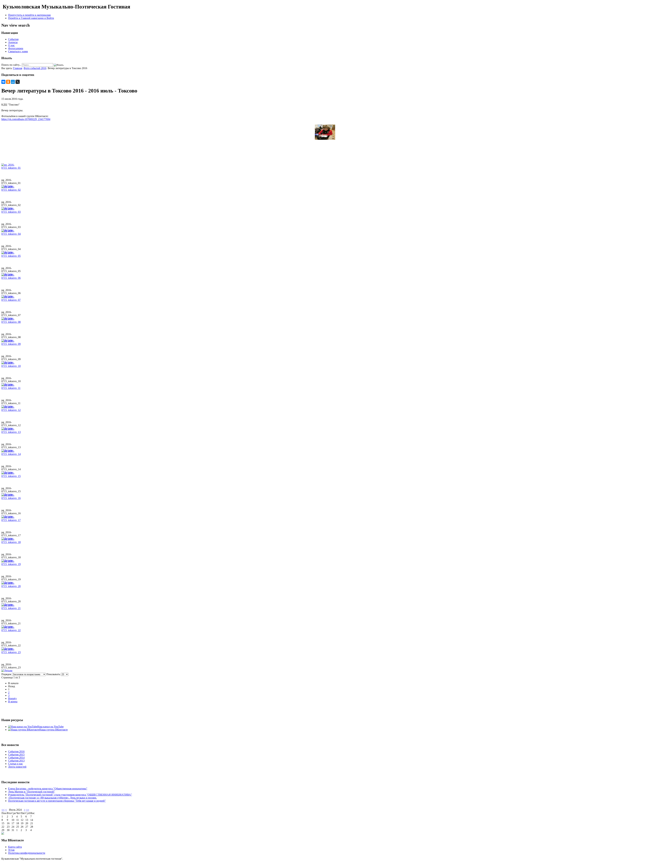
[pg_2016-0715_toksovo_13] (11, 432)
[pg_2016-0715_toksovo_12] (11, 410)
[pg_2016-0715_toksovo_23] (11, 652)
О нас (11, 45)
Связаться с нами (18, 51)
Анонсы (13, 42)
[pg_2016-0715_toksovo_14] (11, 454)
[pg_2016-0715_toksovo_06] (11, 277)
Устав (11, 849)
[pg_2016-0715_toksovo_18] (11, 542)
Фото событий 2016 (35, 68)
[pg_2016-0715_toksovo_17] (11, 520)
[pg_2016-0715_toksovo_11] (11, 388)
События (13, 39)
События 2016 (16, 751)
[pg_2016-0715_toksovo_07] (11, 299)
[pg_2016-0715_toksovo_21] (11, 608)
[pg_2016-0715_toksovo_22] (11, 630)
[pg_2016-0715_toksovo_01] (11, 167)
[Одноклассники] (8, 82)
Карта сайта (15, 846)
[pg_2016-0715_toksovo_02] (11, 189)
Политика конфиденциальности (26, 852)
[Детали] (6, 670)
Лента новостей (17, 766)
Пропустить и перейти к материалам (29, 15)
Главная (17, 68)
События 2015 (16, 754)
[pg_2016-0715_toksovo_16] (11, 498)
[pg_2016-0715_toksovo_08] (11, 321)
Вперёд (12, 698)
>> (27, 809)
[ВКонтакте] (3, 82)
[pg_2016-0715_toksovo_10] (11, 366)
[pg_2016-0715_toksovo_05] (11, 255)
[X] (18, 82)
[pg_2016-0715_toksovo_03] (11, 211)
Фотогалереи (15, 48)
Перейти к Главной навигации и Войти (31, 18)
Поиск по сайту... (11, 64)
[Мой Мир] (13, 82)
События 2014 (16, 757)
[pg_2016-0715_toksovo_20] (11, 586)
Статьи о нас (15, 763)
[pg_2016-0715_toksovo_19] (11, 564)
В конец (12, 701)
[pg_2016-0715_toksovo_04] (11, 233)
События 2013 (16, 760)
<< (3, 809)
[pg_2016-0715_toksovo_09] (11, 343)
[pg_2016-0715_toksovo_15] (11, 476)
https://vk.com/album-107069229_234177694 (25, 119)
